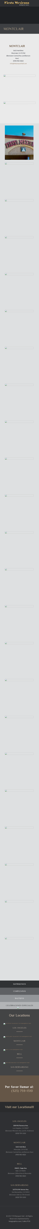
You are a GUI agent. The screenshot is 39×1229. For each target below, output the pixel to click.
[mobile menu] (36, 3)
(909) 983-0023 (18, 61)
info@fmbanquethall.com (18, 63)
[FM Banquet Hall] (17, 3)
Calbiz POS (26, 1221)
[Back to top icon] (19, 1210)
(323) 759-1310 (20, 1133)
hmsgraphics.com (15, 1221)
